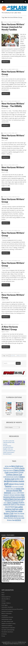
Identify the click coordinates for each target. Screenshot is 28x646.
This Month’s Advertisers (7, 632)
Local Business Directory (7, 617)
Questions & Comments (7, 611)
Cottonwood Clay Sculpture (11, 477)
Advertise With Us (6, 599)
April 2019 (14, 133)
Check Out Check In (8, 470)
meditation (17, 495)
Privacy (3, 636)
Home (3, 592)
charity (21, 468)
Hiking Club (18, 484)
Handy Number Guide (7, 619)
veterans (13, 515)
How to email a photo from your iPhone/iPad (12, 609)
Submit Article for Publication (8, 627)
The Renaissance (7, 445)
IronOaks (5, 444)
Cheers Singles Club (15, 471)
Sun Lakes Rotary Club (13, 512)
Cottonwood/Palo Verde (8, 442)
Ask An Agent (11, 468)
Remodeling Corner (10, 500)
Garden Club (18, 479)
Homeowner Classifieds (7, 607)
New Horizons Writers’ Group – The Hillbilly (13, 104)
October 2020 (15, 22)
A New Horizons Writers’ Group (10, 328)
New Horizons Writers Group (13, 496)
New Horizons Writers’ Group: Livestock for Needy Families (13, 27)
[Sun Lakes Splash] (14, 7)
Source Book (5, 615)
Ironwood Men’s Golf (15, 486)
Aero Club (15, 466)
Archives (4, 601)
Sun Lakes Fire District (8, 447)
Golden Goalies (18, 481)
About (3, 594)
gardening (8, 481)
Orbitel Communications (8, 452)
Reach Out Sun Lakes (17, 499)
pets (23, 497)
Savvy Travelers (13, 502)
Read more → (5, 61)
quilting (6, 499)
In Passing (4, 634)
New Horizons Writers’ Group (13, 73)
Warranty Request (7, 454)
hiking (11, 484)
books (17, 468)
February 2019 (15, 196)
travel (7, 516)
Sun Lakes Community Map (8, 629)
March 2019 (15, 165)
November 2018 (16, 260)
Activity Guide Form (6, 596)
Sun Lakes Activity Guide (7, 621)
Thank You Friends (19, 513)
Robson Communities (7, 613)
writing (18, 520)
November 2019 (16, 101)
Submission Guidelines (7, 625)
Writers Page (11, 520)
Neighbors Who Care (8, 449)
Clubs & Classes (7, 22)
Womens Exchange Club (16, 518)
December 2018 (16, 230)
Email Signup (5, 605)
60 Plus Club (8, 466)
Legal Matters (14, 492)
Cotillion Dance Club (14, 474)
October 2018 (15, 292)
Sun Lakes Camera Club (14, 507)
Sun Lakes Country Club (8, 440)
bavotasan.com (21, 643)
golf (6, 483)
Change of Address (6, 603)
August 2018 (15, 324)
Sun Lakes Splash (13, 642)
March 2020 (15, 69)
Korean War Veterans (13, 491)
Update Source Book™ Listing (8, 623)
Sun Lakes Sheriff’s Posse (9, 450)
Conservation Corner (15, 472)
